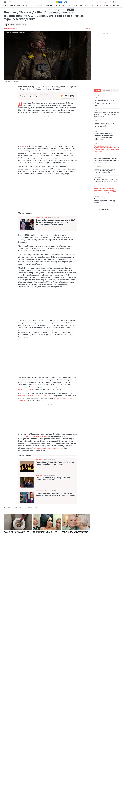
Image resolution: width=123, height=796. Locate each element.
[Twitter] (108, 2)
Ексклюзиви (60, 5)
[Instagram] (111, 2)
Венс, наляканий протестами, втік (47, 448)
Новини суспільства (41, 217)
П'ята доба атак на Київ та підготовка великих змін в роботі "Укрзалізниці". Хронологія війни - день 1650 (106, 148)
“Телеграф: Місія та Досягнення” (77, 5)
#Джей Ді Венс (29, 508)
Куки (63, 10)
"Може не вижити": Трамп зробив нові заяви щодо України (53, 479)
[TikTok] (113, 2)
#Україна (10, 508)
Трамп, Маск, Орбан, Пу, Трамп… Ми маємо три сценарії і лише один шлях (55, 463)
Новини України (40, 490)
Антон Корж (11, 24)
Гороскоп (105, 5)
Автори (96, 5)
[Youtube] (106, 2)
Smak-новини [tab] (106, 90)
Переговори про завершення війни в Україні (19, 5)
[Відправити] (24, 2)
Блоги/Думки (39, 459)
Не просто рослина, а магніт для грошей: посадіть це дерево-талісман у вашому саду (105, 170)
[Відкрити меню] (5, 2)
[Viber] (100, 2)
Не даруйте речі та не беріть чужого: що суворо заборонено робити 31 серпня (105, 124)
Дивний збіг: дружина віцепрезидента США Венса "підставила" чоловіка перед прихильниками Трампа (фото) (55, 222)
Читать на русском (10, 28)
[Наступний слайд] (120, 5)
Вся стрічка (98, 95)
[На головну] (61, 2)
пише (26, 146)
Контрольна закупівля (45, 5)
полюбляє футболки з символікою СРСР (33, 395)
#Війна (21, 508)
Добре (70, 10)
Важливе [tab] (115, 90)
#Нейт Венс (39, 508)
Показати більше (103, 209)
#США (16, 508)
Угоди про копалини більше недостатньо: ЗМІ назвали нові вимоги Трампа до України (56, 494)
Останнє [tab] (97, 90)
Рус (118, 2)
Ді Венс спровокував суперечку (35, 436)
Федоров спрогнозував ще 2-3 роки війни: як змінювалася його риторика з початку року (106, 160)
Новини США (39, 475)
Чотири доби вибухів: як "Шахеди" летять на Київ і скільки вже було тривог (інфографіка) (103, 136)
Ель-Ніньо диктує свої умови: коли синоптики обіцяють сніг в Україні (106, 180)
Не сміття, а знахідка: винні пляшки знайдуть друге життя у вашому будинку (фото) (106, 114)
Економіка (115, 5)
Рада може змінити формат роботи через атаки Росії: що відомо (105, 200)
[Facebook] (98, 2)
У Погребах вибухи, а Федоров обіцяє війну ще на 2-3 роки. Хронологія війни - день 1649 (105, 190)
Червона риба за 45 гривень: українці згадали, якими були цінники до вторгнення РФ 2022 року (105, 102)
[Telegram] (103, 2)
